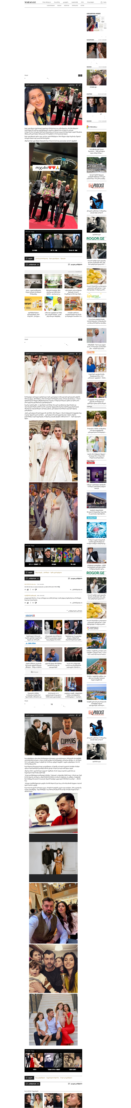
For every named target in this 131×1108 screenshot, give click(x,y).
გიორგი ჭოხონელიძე (41, 258)
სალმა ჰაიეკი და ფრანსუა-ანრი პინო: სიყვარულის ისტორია (34, 1069)
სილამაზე (57, 2)
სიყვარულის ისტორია (52, 1077)
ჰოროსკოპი (75, 5)
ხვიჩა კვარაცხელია (56, 572)
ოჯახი (26, 75)
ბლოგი (82, 5)
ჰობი (82, 2)
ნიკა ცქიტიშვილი (40, 1077)
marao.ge (32, 85)
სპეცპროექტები (51, 5)
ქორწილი (46, 572)
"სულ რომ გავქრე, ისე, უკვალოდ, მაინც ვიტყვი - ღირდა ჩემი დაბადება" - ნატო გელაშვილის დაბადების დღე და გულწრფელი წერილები (73, 250)
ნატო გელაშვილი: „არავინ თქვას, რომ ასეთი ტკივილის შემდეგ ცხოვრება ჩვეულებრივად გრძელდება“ (34, 250)
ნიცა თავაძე (38, 572)
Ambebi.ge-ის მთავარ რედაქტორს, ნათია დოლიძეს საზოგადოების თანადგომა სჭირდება (96, 89)
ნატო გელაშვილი (54, 258)
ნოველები (66, 5)
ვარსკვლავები (90, 40)
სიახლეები (89, 94)
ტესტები (59, 5)
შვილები (63, 258)
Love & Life (75, 2)
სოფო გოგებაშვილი (66, 1077)
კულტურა (65, 2)
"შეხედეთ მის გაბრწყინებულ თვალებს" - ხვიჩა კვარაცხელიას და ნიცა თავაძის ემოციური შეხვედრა (72, 564)
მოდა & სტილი (47, 2)
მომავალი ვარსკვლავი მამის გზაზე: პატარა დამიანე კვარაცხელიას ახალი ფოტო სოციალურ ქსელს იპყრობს (53, 564)
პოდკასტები (90, 2)
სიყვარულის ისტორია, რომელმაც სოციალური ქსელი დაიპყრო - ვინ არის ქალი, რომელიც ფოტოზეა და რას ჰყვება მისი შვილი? (72, 1069)
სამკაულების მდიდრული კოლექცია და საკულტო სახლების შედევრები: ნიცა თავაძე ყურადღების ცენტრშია (96, 34)
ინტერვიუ (89, 67)
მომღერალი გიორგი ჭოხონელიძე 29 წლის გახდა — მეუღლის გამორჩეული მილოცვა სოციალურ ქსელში (53, 250)
